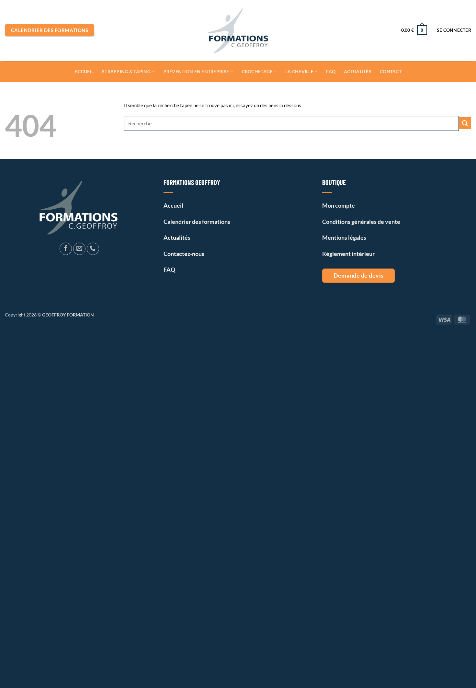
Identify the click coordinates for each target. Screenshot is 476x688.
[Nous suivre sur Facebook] (66, 249)
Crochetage (257, 71)
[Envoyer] (465, 123)
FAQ (330, 71)
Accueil (84, 71)
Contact (391, 71)
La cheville (299, 71)
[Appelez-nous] (93, 249)
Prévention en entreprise (196, 71)
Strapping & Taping (126, 71)
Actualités (357, 71)
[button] (454, 30)
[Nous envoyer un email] (79, 249)
